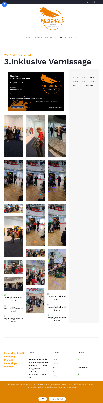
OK (42, 399)
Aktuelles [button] (60, 37)
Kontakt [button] (73, 37)
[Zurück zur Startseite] (51, 18)
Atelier (48, 37)
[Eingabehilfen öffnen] (4, 4)
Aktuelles (56, 372)
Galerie (38, 37)
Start (29, 37)
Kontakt (56, 376)
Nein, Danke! (57, 399)
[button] (13, 136)
